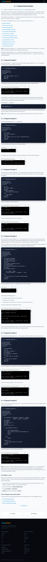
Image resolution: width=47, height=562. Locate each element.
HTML (25, 533)
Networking (4, 547)
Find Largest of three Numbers (9, 31)
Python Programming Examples (9, 503)
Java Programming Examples (9, 501)
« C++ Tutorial (12, 513)
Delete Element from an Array (9, 41)
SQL (25, 541)
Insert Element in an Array (8, 39)
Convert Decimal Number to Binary (10, 37)
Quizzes (3, 553)
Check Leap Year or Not (8, 25)
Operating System (5, 549)
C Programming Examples (8, 499)
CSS (25, 535)
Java (2, 535)
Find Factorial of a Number (8, 33)
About (25, 547)
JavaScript (26, 537)
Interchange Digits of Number (9, 29)
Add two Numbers (6, 23)
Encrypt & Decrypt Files (8, 46)
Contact (25, 553)
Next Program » (34, 513)
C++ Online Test (23, 505)
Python (3, 533)
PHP (25, 539)
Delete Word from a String (8, 44)
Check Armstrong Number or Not (10, 35)
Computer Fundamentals (6, 551)
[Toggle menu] (44, 1)
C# (2, 541)
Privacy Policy (26, 549)
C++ (2, 537)
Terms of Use (26, 551)
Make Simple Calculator (8, 27)
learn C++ (22, 9)
